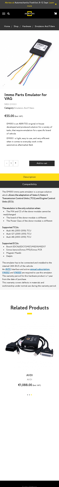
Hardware (26, 26)
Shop (16, 26)
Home (7, 26)
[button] (27, 394)
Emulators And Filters (45, 26)
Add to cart (42, 163)
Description (29, 177)
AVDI (8, 269)
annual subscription (40, 269)
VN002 (6, 272)
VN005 (17, 272)
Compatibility (29, 184)
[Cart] (55, 13)
